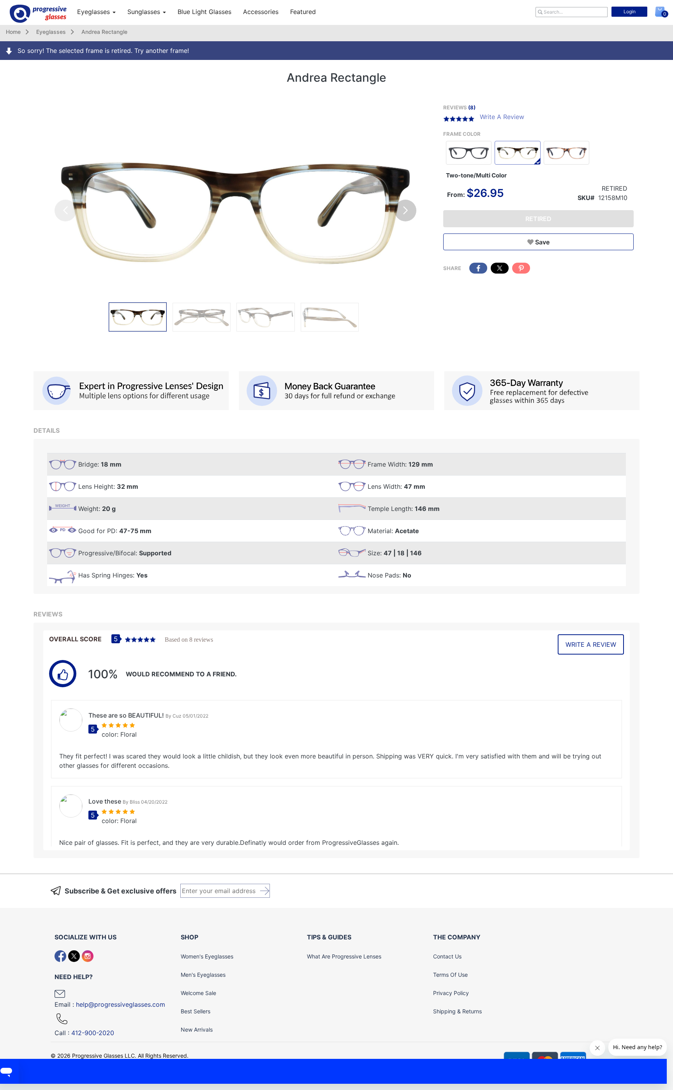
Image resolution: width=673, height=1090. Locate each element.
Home (13, 31)
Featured (303, 12)
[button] (405, 210)
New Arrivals (197, 1029)
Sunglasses (144, 12)
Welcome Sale (198, 993)
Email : (110, 1004)
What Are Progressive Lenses (344, 956)
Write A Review (502, 117)
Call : (84, 1033)
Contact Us (447, 956)
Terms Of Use (450, 974)
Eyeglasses (94, 12)
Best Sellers (195, 1011)
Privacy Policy (451, 993)
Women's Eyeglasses (207, 956)
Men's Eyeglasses (203, 974)
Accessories (260, 12)
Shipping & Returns (457, 1011)
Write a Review (591, 644)
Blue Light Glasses (204, 12)
